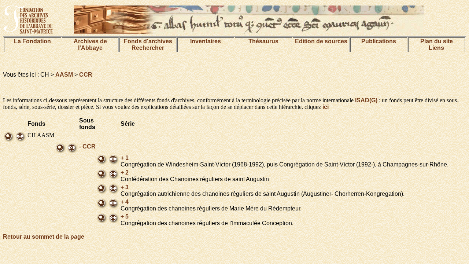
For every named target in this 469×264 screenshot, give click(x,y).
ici (325, 107)
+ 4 (125, 202)
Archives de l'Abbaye (90, 44)
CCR (85, 75)
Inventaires (205, 41)
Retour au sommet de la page (43, 237)
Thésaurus (263, 41)
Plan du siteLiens (436, 44)
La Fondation (32, 41)
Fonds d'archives (148, 41)
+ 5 (125, 216)
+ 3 (125, 187)
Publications (378, 41)
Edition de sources (321, 41)
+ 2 (125, 172)
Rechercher (148, 48)
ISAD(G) (366, 100)
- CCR (87, 146)
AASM (64, 75)
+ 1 (125, 158)
